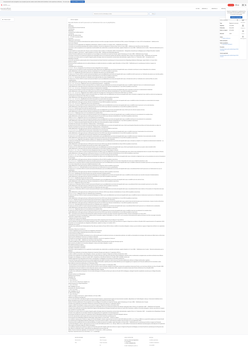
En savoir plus (66, 1)
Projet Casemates (103, 342)
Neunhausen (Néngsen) (227, 44)
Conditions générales (153, 340)
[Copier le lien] (226, 47)
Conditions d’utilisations (154, 342)
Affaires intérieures (226, 38)
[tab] (243, 21)
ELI (100, 345)
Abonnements (78, 340)
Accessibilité (151, 345)
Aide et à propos (103, 340)
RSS (76, 342)
